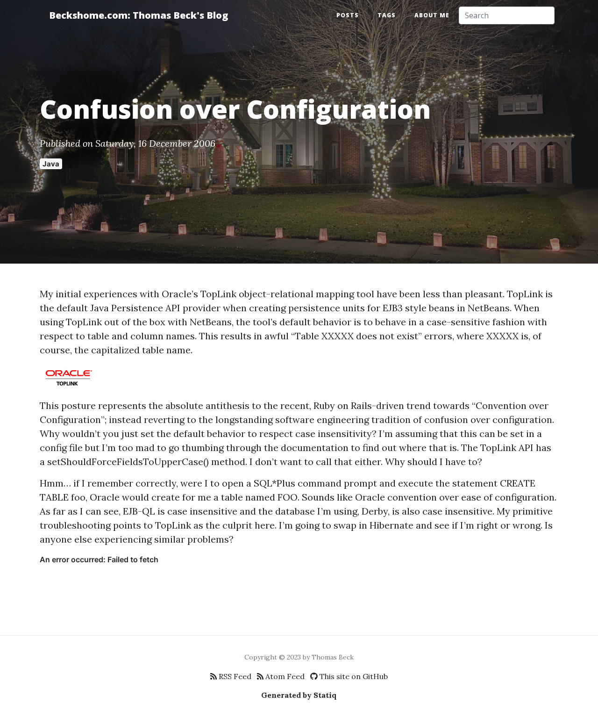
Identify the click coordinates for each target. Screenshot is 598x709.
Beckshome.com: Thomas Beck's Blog (138, 15)
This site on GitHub (353, 676)
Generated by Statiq (299, 695)
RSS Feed (234, 676)
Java (51, 163)
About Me (431, 15)
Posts (347, 15)
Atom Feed (284, 676)
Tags (386, 15)
